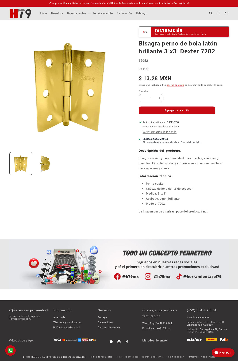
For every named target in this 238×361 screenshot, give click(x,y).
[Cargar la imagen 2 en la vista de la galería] (45, 163)
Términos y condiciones (67, 322)
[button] (78, 13)
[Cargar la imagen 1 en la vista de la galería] (21, 163)
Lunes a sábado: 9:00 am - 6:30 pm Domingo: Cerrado (205, 323)
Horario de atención (198, 317)
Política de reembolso (100, 357)
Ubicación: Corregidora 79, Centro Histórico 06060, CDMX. (207, 330)
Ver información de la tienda (159, 132)
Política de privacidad (127, 357)
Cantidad (143, 91)
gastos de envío (175, 85)
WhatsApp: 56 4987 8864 (157, 323)
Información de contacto (202, 357)
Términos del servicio (153, 357)
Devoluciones (106, 322)
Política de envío (177, 357)
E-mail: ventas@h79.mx (156, 328)
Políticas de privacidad (66, 327)
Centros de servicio (109, 327)
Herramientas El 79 (41, 357)
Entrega (102, 317)
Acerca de (59, 317)
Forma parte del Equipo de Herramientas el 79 (24, 317)
